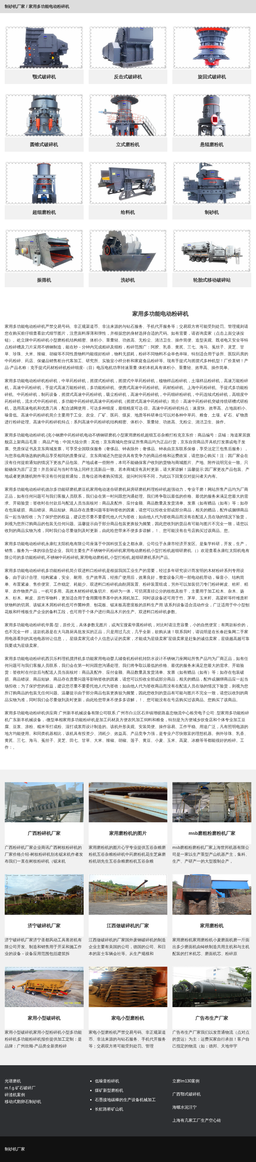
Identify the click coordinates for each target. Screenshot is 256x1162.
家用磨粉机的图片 (128, 833)
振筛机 (44, 280)
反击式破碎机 (128, 76)
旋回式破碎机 (212, 76)
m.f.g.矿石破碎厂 (20, 1088)
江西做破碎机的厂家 (128, 925)
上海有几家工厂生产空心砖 (196, 1120)
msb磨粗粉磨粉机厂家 (212, 833)
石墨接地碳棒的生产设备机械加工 (125, 1099)
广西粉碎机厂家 (44, 833)
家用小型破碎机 (44, 1018)
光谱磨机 (13, 1081)
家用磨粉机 (212, 925)
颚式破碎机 (44, 76)
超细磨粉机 (44, 212)
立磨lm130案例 (185, 1081)
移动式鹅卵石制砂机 (23, 1101)
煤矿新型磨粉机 (109, 1090)
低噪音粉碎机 (107, 1081)
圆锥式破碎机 (44, 144)
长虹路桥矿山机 (109, 1109)
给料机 (128, 212)
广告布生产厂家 (211, 1018)
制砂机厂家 (15, 6)
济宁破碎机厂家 (44, 925)
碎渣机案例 (15, 1094)
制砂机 (212, 212)
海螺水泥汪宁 (184, 1107)
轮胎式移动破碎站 (212, 280)
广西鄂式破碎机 (186, 1094)
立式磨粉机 (128, 144)
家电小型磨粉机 (127, 1018)
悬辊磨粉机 (212, 144)
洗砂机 (128, 280)
